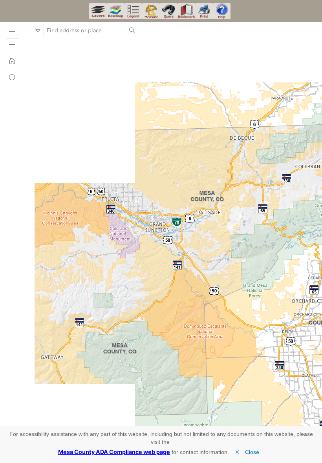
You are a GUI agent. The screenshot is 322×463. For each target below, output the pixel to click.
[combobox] (85, 30)
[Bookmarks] (186, 11)
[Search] (132, 30)
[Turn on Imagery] (115, 11)
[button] (12, 32)
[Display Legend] (133, 11)
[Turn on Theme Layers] (98, 11)
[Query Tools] (168, 11)
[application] (161, 223)
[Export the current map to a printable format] (204, 11)
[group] (43, 414)
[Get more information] (222, 11)
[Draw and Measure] (151, 11)
